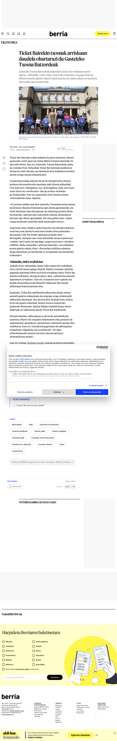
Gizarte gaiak (39, 431)
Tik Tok (57, 718)
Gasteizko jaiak (18, 438)
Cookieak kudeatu (96, 385)
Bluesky (57, 720)
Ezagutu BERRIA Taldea (41, 707)
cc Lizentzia (80, 711)
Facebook (58, 711)
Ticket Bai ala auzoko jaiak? (30, 405)
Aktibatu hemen (63, 462)
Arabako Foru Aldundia (21, 444)
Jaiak (31, 424)
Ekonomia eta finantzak (49, 424)
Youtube (58, 714)
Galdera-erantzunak (40, 712)
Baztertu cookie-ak (25, 392)
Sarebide (37, 716)
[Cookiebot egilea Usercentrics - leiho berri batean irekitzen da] (98, 347)
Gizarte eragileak (59, 431)
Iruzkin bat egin (16, 486)
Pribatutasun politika (83, 707)
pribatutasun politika (22, 669)
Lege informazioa (82, 705)
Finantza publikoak (19, 431)
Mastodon (58, 722)
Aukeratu (57, 392)
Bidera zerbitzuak (103, 707)
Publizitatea (38, 710)
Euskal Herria (17, 451)
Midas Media (102, 709)
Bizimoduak (17, 424)
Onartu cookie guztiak (92, 392)
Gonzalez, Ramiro (45, 444)
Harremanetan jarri (8, 714)
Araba (61, 444)
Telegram (58, 707)
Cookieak (79, 709)
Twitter (57, 709)
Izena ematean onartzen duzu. (22, 669)
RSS (56, 716)
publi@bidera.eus (15, 712)
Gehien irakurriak (93, 221)
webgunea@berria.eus (16, 710)
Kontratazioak (38, 714)
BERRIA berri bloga (40, 709)
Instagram (58, 712)
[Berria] (10, 698)
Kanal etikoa (80, 712)
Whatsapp (58, 705)
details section (87, 378)
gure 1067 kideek (23, 359)
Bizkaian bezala (35, 343)
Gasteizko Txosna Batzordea (42, 438)
